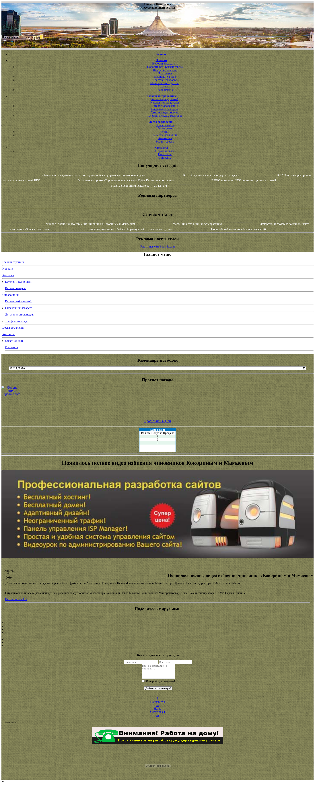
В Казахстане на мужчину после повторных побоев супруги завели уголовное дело (93, 175)
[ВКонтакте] (157, 632)
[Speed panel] (157, 622)
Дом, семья (165, 73)
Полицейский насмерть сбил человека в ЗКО (239, 229)
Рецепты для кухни (165, 135)
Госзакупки (165, 128)
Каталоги (8, 275)
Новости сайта (165, 125)
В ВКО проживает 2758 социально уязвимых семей (243, 180)
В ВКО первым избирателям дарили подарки (211, 175)
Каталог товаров (15, 288)
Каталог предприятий (164, 99)
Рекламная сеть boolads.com (157, 246)
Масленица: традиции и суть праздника (197, 223)
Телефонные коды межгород (164, 115)
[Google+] (157, 626)
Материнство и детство (164, 83)
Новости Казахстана (165, 63)
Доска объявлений (13, 327)
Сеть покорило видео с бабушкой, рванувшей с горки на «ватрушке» (130, 229)
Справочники (11, 294)
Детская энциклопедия (165, 112)
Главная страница (13, 262)
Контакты (8, 334)
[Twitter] (157, 639)
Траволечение (165, 89)
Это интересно (165, 141)
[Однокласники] (157, 642)
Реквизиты (165, 154)
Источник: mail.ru (16, 599)
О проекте (164, 157)
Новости (7, 268)
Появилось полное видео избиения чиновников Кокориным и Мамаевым (89, 223)
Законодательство (165, 76)
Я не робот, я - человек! (160, 681)
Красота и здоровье (165, 79)
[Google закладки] (157, 629)
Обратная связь (164, 151)
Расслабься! (165, 86)
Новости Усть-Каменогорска (165, 66)
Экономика (165, 138)
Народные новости (165, 70)
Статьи (164, 131)
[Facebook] (157, 636)
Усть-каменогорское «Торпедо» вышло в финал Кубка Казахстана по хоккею (126, 180)
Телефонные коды (16, 321)
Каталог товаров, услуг (164, 102)
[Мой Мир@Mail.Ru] (157, 645)
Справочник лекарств (164, 109)
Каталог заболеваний (165, 105)
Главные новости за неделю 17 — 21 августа (139, 185)
